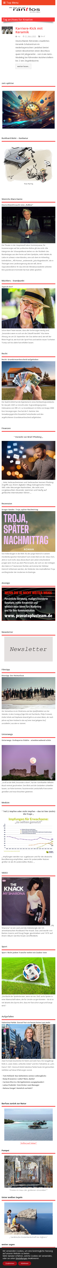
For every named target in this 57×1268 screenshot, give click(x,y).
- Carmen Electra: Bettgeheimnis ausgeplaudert (23, 1082)
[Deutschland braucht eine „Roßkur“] (28, 225)
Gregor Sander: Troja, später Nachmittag (20, 509)
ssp (19, 36)
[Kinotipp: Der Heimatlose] (28, 693)
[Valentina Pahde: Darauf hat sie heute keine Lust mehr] (28, 1041)
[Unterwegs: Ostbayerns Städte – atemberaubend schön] (28, 762)
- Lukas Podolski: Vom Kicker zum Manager (20, 1085)
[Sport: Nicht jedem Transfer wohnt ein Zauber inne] (28, 975)
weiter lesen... (23, 66)
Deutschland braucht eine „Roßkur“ (17, 205)
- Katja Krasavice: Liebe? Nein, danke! (18, 1079)
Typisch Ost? (7, 287)
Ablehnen (24, 1263)
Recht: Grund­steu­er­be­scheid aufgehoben (20, 359)
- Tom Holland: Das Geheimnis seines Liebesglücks (24, 1076)
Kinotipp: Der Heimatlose (13, 675)
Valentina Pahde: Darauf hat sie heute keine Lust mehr (26, 1022)
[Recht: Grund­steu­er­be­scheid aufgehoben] (28, 380)
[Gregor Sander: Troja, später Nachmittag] (28, 531)
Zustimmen (9, 1263)
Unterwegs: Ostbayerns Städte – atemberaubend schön (26, 740)
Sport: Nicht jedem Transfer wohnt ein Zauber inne (24, 952)
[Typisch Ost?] (28, 308)
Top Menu (12, 2)
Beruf (43, 36)
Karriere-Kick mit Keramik (29, 30)
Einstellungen (21, 1258)
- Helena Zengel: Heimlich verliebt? (17, 1088)
